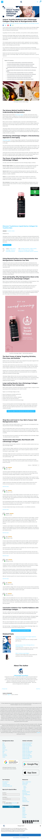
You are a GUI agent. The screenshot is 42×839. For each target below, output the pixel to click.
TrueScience (13, 250)
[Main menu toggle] (2, 2)
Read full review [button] (6, 486)
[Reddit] (27, 822)
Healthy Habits (25, 783)
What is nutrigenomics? (26, 781)
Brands (3, 745)
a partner (38, 732)
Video (24, 789)
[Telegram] (25, 822)
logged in (9, 694)
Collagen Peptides (33, 248)
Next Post (38, 688)
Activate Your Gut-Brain (26, 744)
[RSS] (32, 822)
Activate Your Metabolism (27, 755)
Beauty (14, 248)
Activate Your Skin (25, 748)
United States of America (10, 251)
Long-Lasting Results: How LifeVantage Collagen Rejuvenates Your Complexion (21, 74)
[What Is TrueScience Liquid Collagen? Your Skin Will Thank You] (7, 656)
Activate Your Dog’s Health (27, 756)
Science (3, 748)
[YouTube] (23, 821)
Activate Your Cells (25, 747)
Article (24, 786)
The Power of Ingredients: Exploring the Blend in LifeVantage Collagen (20, 65)
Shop (3, 744)
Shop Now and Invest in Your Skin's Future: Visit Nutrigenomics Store (19, 75)
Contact (3, 756)
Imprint (27, 837)
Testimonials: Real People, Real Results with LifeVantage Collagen (19, 77)
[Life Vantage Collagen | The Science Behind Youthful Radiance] (21, 205)
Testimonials (4, 755)
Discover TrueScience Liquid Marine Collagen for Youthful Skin (20, 227)
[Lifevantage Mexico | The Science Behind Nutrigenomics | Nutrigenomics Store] (7, 648)
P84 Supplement (5, 781)
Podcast (24, 787)
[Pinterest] (8, 25)
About (3, 751)
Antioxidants (27, 248)
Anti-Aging (22, 248)
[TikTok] (31, 821)
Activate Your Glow (25, 749)
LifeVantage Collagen (19, 114)
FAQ (3, 752)
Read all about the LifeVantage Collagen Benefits (21, 411)
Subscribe (11, 806)
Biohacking (12, 23)
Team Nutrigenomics (26, 794)
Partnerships (24, 793)
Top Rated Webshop (13, 762)
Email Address (4, 797)
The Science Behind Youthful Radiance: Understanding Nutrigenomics (20, 62)
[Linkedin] (10, 25)
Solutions (4, 747)
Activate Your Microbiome (27, 745)
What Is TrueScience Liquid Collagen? (22, 653)
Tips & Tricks (4, 749)
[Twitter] (5, 25)
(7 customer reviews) (10, 230)
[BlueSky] (23, 822)
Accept (21, 835)
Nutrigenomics (25, 23)
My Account (24, 798)
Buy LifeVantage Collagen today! (21, 630)
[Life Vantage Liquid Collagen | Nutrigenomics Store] (7, 640)
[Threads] (36, 821)
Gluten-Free (20, 250)
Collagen (11, 248)
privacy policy (14, 802)
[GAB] (30, 822)
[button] (40, 825)
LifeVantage (16, 23)
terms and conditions (8, 803)
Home (3, 742)
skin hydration (27, 251)
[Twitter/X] (34, 821)
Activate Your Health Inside (27, 751)
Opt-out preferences (16, 837)
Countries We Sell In (6, 784)
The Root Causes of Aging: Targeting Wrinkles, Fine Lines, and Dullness (20, 72)
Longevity (21, 23)
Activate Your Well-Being (26, 752)
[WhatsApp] (12, 25)
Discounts (24, 790)
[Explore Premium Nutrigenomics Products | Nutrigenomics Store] (4, 825)
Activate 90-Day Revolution (27, 742)
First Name (4, 792)
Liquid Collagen (31, 250)
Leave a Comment (6, 23)
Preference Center (25, 801)
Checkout (24, 797)
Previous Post (4, 688)
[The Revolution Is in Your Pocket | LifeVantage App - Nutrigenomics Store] (31, 764)
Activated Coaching (25, 758)
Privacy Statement (23, 837)
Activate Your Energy (26, 754)
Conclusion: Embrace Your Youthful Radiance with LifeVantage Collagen (20, 79)
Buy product (7, 244)
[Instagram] (29, 821)
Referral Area (24, 800)
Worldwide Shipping (26, 791)
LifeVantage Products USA (7, 786)
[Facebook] (3, 25)
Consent (4, 801)
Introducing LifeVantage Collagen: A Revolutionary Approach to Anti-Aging (20, 64)
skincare (31, 251)
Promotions (4, 754)
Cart (23, 796)
